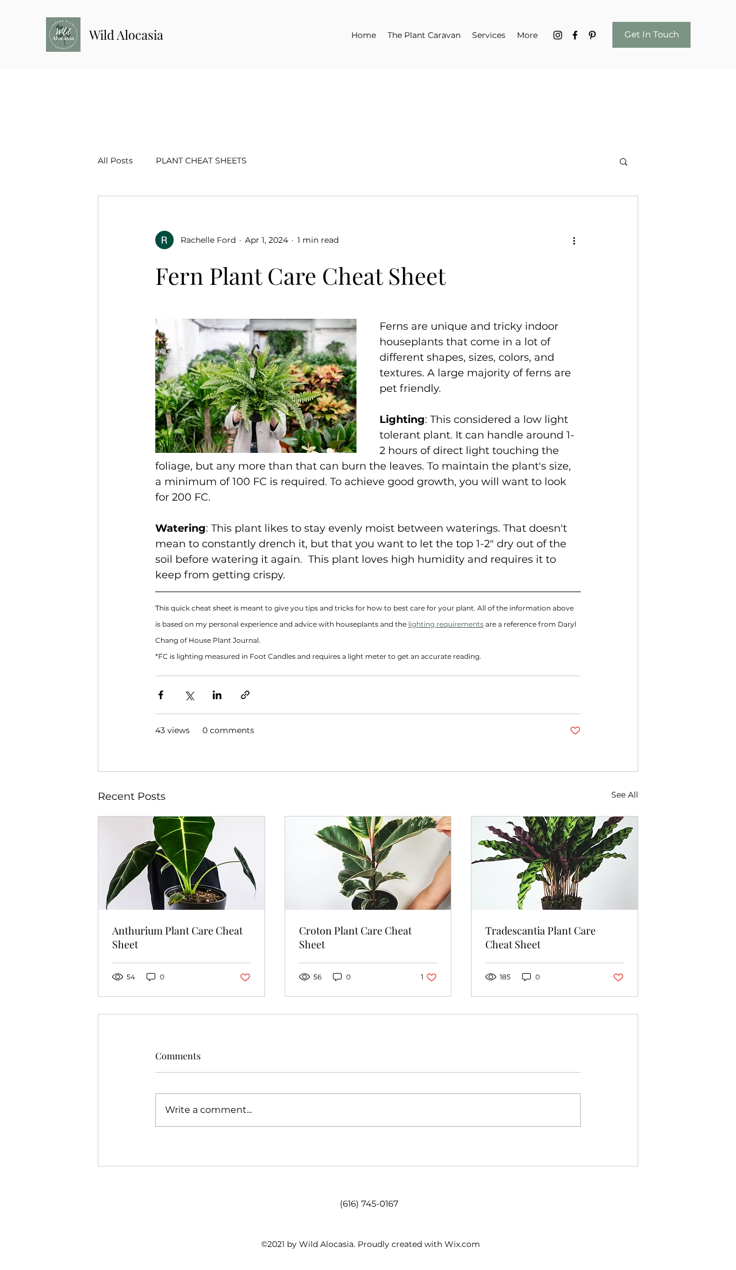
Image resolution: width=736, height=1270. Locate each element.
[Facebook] (575, 35)
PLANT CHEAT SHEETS (201, 160)
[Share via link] (245, 694)
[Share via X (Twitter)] (188, 694)
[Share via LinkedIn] (217, 694)
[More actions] (574, 240)
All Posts (115, 160)
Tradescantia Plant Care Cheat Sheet (540, 937)
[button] (623, 161)
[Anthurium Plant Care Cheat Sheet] (181, 863)
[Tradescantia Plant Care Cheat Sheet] (554, 863)
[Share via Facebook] (160, 694)
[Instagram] (558, 35)
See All (624, 795)
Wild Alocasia (126, 34)
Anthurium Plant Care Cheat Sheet (177, 937)
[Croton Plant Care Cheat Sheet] (368, 863)
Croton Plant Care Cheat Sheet (355, 937)
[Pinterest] (592, 35)
